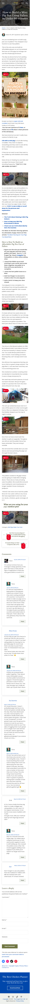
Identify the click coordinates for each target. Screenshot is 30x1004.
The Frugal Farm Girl (19, 999)
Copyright (6, 999)
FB (12, 130)
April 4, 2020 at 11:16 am (10, 704)
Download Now (15, 988)
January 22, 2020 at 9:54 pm (11, 635)
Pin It (6, 74)
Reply (22, 576)
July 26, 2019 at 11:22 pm (20, 559)
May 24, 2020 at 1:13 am (20, 799)
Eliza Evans (13, 631)
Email (4, 928)
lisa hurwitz (13, 700)
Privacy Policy (20, 1001)
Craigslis (20, 255)
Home (3, 28)
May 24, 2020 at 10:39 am (13, 835)
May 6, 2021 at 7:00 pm (20, 865)
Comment (6, 897)
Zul (10, 866)
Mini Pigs (10, 527)
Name (4, 920)
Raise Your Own (17, 527)
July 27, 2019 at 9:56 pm (12, 587)
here (21, 127)
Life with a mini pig (8, 141)
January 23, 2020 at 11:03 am (14, 670)
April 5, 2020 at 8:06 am (12, 753)
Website (4, 937)
